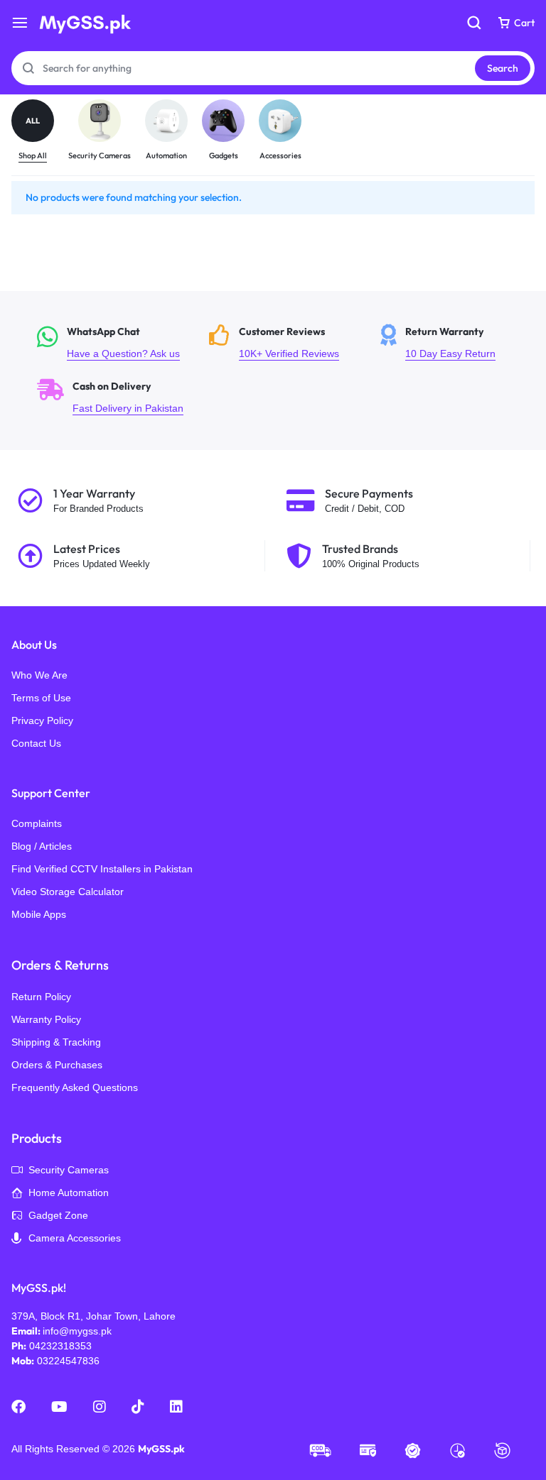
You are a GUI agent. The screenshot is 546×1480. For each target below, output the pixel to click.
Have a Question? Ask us (111, 343)
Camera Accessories (74, 1238)
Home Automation (68, 1192)
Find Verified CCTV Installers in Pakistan (102, 869)
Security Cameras (68, 1169)
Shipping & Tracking (56, 1042)
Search (502, 68)
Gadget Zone (58, 1215)
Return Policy (41, 996)
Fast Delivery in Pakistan (111, 398)
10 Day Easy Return (455, 343)
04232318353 (60, 1346)
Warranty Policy (46, 1019)
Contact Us (36, 743)
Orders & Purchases (56, 1064)
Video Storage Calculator (67, 891)
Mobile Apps (38, 914)
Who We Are (39, 675)
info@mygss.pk (77, 1331)
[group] (39, 131)
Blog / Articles (41, 846)
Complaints (36, 823)
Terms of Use (41, 697)
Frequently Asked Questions (74, 1087)
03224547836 (68, 1360)
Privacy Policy (42, 720)
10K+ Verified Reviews (283, 343)
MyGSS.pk (161, 1448)
